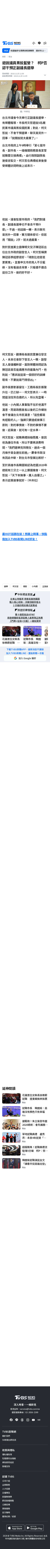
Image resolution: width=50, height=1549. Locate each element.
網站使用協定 (8, 1462)
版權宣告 (6, 1466)
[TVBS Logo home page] (11, 43)
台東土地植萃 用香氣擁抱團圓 (25, 598)
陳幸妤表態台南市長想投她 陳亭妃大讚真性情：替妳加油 (29, 50)
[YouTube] (33, 1420)
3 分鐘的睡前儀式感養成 (25, 605)
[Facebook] (11, 1420)
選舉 (6, 586)
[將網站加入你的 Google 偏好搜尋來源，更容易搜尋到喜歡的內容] (25, 658)
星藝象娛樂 (7, 1496)
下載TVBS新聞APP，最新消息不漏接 (25, 649)
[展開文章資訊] (45, 75)
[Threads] (22, 1420)
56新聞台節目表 (9, 1439)
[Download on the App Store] (15, 1528)
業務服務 (6, 1508)
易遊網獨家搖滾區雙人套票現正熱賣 (25, 617)
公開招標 (6, 1504)
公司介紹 (6, 1480)
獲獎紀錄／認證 (9, 1516)
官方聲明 (6, 1512)
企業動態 (6, 1484)
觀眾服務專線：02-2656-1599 (25, 1412)
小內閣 (35, 586)
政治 (10, 56)
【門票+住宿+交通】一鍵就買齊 (25, 621)
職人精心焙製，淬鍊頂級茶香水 (25, 602)
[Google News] (39, 1420)
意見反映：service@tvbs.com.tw (25, 1409)
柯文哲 (15, 586)
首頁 (4, 56)
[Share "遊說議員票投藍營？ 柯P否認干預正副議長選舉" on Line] (39, 43)
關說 (25, 586)
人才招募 (6, 1488)
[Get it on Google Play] (35, 1528)
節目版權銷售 (8, 1500)
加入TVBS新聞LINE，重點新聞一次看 (25, 653)
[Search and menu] (45, 43)
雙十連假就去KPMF (25, 614)
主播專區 (6, 1492)
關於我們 (6, 1435)
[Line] (16, 1420)
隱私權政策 (7, 1454)
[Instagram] (28, 1420)
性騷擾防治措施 (9, 1458)
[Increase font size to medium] (33, 43)
